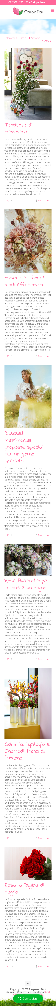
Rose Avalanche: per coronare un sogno (27, 584)
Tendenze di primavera (18, 128)
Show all (47, 40)
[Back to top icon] (28, 983)
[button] (28, 998)
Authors (35, 37)
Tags (21, 37)
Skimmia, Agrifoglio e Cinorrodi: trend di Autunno (27, 751)
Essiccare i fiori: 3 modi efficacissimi (24, 281)
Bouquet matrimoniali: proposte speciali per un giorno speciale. (23, 447)
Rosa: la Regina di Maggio (24, 888)
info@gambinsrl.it (39, 2)
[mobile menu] (52, 10)
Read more (43, 200)
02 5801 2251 (17, 2)
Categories (9, 37)
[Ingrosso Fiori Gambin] (28, 11)
